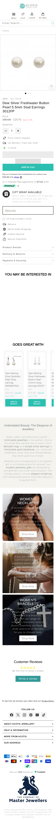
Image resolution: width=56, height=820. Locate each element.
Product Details (12, 247)
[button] (28, 154)
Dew (5, 99)
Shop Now (28, 534)
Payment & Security (14, 260)
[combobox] (22, 23)
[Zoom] (51, 86)
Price (5, 116)
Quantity (8, 124)
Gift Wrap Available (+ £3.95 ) (19, 219)
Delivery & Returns (14, 254)
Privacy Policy (48, 701)
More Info (10, 210)
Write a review (28, 678)
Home (6, 30)
